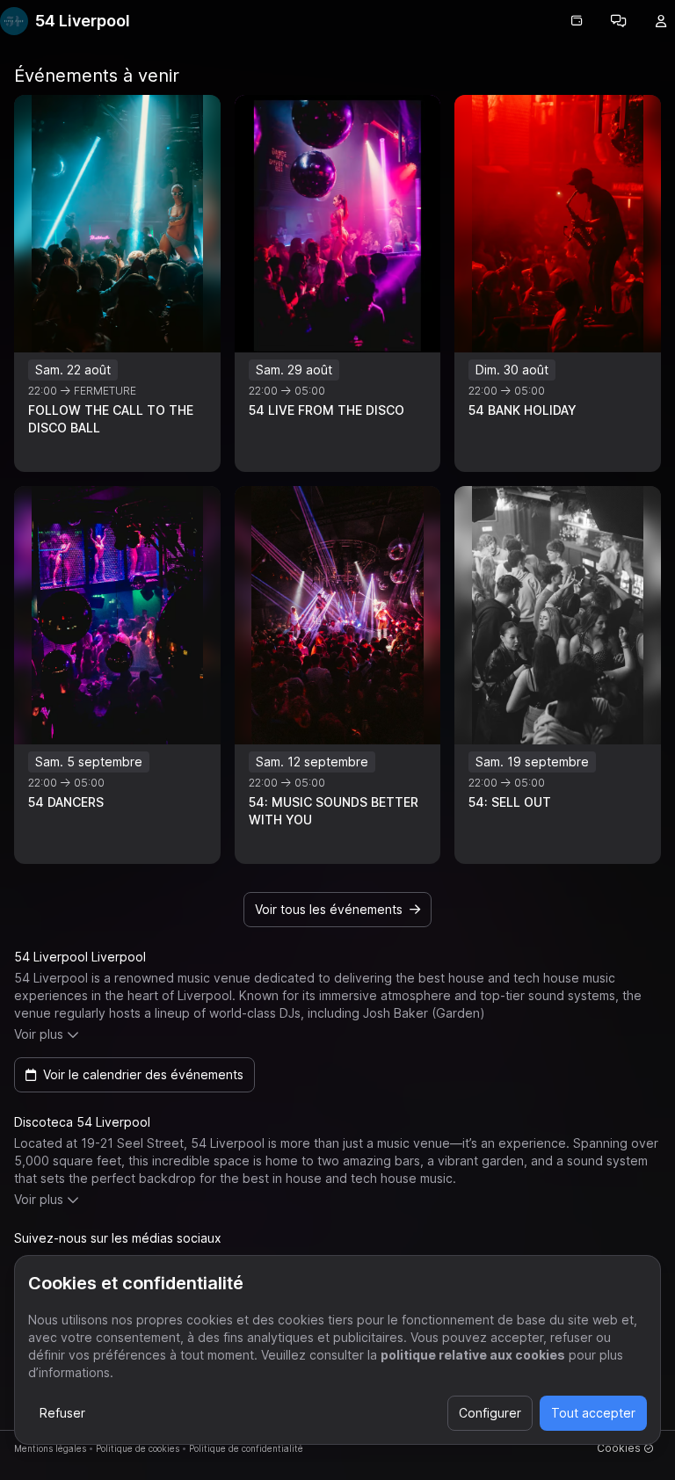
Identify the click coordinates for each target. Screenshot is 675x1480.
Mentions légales (50, 1448)
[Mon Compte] (661, 21)
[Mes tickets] (576, 21)
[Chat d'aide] (619, 21)
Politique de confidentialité (246, 1448)
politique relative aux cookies (473, 1354)
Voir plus (38, 1034)
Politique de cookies (137, 1448)
